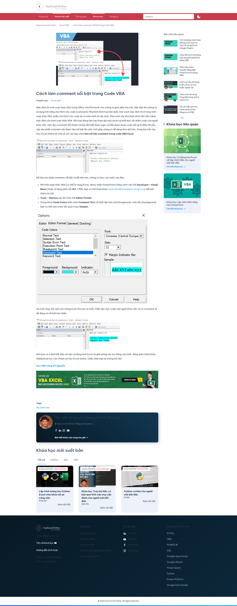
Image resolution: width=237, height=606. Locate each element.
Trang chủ (43, 16)
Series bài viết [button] (62, 16)
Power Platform (175, 579)
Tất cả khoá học (46, 543)
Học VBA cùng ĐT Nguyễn (50, 365)
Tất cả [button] (41, 459)
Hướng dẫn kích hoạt (47, 550)
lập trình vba (42, 407)
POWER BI (172, 544)
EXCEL (170, 533)
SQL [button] (66, 459)
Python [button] (54, 459)
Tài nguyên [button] (81, 16)
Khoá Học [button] (98, 16)
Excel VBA (56, 100)
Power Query (174, 567)
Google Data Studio (177, 585)
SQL (169, 550)
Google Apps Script (177, 556)
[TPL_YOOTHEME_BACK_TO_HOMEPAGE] (53, 6)
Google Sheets (175, 562)
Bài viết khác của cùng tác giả (70, 437)
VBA (169, 539)
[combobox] (168, 16)
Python (170, 573)
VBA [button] (76, 459)
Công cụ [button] (114, 16)
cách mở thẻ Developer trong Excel (127, 189)
